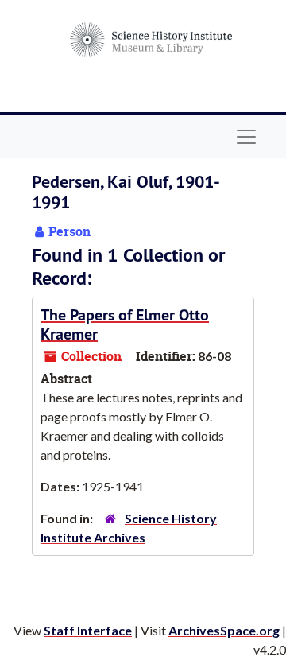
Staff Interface (88, 630)
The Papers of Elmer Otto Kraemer (125, 324)
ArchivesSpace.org (224, 630)
